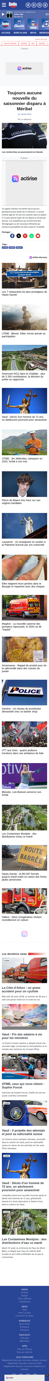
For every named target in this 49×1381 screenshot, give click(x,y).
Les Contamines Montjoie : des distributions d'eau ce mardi (24, 1241)
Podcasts (24, 1338)
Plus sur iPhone (24, 1349)
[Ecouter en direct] (33, 5)
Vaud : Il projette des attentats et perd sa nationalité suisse (23, 1132)
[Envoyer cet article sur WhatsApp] (31, 237)
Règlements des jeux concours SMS (24, 1363)
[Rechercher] (39, 5)
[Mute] (47, 14)
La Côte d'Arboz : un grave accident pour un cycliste (21, 989)
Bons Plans (20, 33)
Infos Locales (24, 1312)
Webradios (24, 1341)
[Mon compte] (45, 5)
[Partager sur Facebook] (12, 237)
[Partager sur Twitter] (18, 237)
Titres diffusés (24, 1298)
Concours (24, 1330)
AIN (32, 43)
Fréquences (24, 1301)
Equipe (24, 1295)
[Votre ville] (28, 5)
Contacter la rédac (24, 1315)
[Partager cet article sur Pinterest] (24, 237)
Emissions (24, 1327)
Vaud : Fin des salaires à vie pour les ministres (22, 1036)
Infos (33, 33)
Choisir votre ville (41, 39)
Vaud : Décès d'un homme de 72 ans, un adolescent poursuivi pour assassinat (23, 1186)
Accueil (6, 33)
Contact (24, 1292)
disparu (19, 247)
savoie (5, 247)
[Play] (3, 14)
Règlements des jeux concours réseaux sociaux (24, 1360)
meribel (12, 247)
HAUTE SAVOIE (10, 43)
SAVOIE (24, 43)
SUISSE (42, 43)
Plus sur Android (24, 1352)
